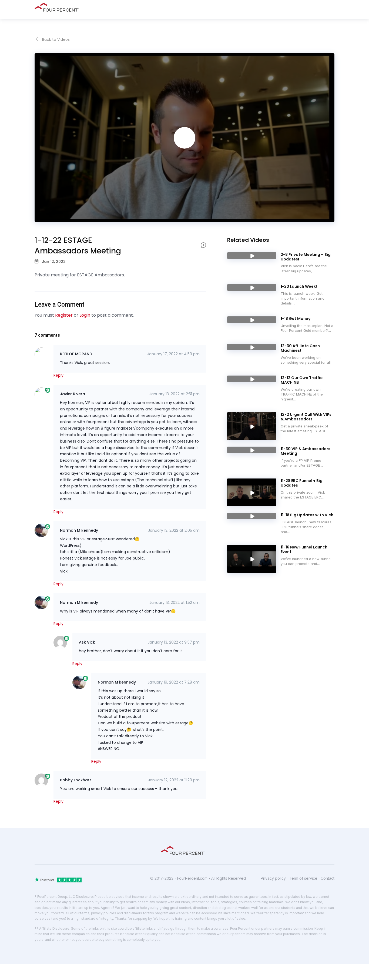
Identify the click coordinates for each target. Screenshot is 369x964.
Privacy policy (273, 878)
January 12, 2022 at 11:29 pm (174, 780)
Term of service (303, 878)
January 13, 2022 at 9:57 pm (174, 642)
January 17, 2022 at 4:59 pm (173, 354)
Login (84, 315)
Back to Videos (55, 39)
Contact (327, 878)
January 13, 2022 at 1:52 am (174, 602)
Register (64, 315)
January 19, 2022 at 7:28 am (173, 682)
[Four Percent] (58, 7)
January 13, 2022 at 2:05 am (174, 530)
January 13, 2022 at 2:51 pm (174, 394)
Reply (58, 375)
